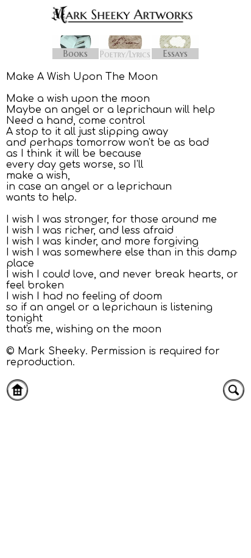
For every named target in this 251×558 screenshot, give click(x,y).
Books (75, 53)
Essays (175, 53)
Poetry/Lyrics (125, 54)
